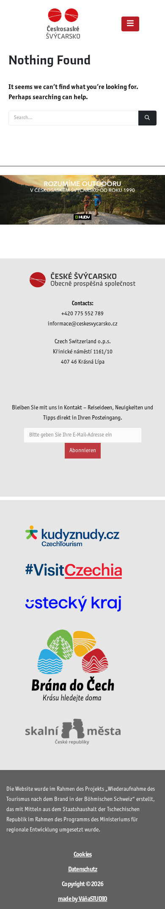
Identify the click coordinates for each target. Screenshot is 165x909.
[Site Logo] (63, 23)
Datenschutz (82, 870)
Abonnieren (82, 450)
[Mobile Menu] (130, 24)
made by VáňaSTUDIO (82, 899)
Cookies (83, 855)
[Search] (147, 118)
